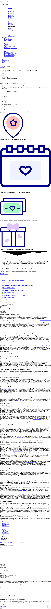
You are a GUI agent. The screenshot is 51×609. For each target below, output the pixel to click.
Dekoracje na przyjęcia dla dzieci (9, 55)
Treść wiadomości (3, 305)
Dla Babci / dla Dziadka (12, 10)
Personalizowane (7, 38)
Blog (3, 535)
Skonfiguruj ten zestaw (10, 282)
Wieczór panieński (11, 20)
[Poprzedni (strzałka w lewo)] (0, 608)
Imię (1, 306)
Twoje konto (4, 521)
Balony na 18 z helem (29, 360)
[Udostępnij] (1, 607)
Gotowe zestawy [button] (5, 4)
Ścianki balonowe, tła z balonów (9, 50)
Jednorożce (10, 29)
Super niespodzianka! (11, 36)
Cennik (3, 61)
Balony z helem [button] (4, 37)
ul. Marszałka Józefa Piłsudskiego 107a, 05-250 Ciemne (12, 542)
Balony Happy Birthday (8, 39)
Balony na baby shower (37, 419)
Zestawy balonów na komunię (18, 451)
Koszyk (3, 520)
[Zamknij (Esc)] (0, 607)
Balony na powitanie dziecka (19, 427)
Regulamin (4, 525)
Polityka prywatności (5, 524)
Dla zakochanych (11, 11)
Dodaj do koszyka (3, 112)
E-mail (1, 307)
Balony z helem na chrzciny (18, 437)
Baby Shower (10, 15)
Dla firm (3, 59)
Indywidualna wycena (5, 60)
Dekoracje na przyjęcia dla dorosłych (10, 57)
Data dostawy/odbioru (4, 310)
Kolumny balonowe (7, 51)
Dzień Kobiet (10, 24)
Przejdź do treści (3, 0)
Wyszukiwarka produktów (6, 66)
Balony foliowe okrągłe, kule (9, 43)
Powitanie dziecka (11, 16)
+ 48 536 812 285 (3, 539)
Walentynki (10, 23)
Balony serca (10, 28)
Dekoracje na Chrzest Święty (9, 56)
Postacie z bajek (10, 30)
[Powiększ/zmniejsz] (3, 607)
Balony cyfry (14, 383)
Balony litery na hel (7, 389)
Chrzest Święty (10, 17)
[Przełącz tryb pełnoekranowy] (2, 607)
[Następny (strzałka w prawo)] (1, 608)
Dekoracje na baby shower (8, 52)
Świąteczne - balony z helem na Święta (10, 48)
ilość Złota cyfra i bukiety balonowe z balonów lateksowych (9, 111)
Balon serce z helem (18, 400)
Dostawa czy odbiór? (5, 526)
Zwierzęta (10, 31)
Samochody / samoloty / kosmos (9, 46)
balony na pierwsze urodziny (32, 462)
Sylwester (9, 22)
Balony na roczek (11, 18)
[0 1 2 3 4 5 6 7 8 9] (5, 97)
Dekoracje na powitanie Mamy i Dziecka (10, 53)
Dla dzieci (10, 8)
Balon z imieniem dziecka (24, 490)
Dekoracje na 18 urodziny (8, 58)
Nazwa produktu (3, 301)
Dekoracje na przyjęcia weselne (9, 54)
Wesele (9, 21)
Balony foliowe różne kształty (9, 42)
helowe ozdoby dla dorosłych (21, 355)
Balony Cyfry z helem (7, 40)
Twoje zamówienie (5, 522)
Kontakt (3, 62)
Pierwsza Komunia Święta (12, 19)
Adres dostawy (2, 311)
